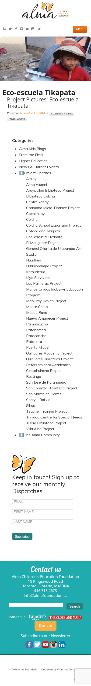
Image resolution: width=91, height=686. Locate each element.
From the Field (31, 154)
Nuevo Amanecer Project (47, 318)
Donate (45, 625)
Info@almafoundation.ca (45, 595)
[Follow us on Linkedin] (62, 644)
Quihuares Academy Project (49, 353)
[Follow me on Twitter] (11, 29)
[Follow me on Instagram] (22, 29)
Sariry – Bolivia (38, 399)
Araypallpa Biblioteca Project (50, 190)
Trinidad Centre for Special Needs (54, 417)
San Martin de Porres (44, 394)
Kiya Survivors (38, 277)
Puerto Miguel (37, 347)
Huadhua (33, 260)
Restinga (33, 376)
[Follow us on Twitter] (37, 644)
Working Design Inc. (69, 669)
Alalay (31, 178)
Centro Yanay (37, 202)
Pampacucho (37, 324)
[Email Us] (40, 29)
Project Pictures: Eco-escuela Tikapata (43, 102)
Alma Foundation (28, 669)
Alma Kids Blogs (32, 148)
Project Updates (17, 118)
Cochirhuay (35, 213)
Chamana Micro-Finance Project (53, 207)
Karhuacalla (35, 271)
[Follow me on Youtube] (28, 29)
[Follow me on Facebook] (17, 29)
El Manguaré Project (43, 242)
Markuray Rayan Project (46, 300)
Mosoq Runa (36, 312)
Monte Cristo (37, 306)
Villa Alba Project (40, 428)
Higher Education (33, 160)
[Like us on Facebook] (29, 644)
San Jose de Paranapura (46, 382)
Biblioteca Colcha (40, 196)
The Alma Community (42, 434)
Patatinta (34, 341)
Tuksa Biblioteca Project (46, 423)
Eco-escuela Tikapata (61, 113)
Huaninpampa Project (44, 266)
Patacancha (36, 335)
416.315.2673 (45, 590)
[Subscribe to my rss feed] (6, 29)
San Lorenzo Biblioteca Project (51, 388)
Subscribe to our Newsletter (45, 635)
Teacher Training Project (46, 411)
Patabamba (36, 330)
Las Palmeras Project (44, 283)
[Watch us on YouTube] (45, 644)
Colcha (32, 219)
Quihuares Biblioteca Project (49, 359)
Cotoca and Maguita (43, 231)
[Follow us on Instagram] (53, 644)
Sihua (30, 405)
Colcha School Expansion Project (53, 225)
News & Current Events (39, 166)
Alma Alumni (36, 184)
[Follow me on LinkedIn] (34, 29)
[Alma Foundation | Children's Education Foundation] (45, 10)
